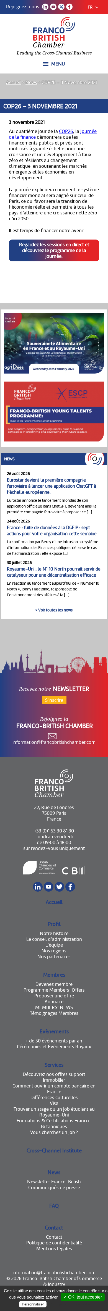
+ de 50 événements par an (54, 1041)
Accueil (13, 82)
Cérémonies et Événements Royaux (54, 1047)
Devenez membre (54, 984)
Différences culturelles (54, 1097)
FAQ (54, 1206)
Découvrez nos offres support (54, 1074)
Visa (54, 1103)
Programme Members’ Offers (54, 990)
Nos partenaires (54, 957)
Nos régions (54, 951)
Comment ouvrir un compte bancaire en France (54, 1089)
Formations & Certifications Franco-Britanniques (54, 1123)
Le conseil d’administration (54, 939)
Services (54, 1065)
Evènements (54, 1031)
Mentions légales (54, 1249)
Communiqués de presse (54, 1188)
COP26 (66, 131)
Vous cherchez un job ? (54, 1132)
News (31, 82)
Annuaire (54, 1002)
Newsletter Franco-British (54, 1182)
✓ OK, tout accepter (82, 1297)
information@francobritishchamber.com (54, 742)
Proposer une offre (54, 996)
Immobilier (54, 1080)
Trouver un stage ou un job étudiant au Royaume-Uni (54, 1112)
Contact (54, 1228)
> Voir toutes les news (54, 610)
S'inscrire (54, 700)
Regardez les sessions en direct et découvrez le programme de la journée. (54, 250)
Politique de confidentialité (54, 1243)
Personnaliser (33, 1304)
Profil (54, 924)
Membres (54, 975)
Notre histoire (54, 933)
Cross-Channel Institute (54, 1150)
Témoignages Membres (54, 1013)
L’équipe (54, 945)
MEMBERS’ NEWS (54, 1007)
